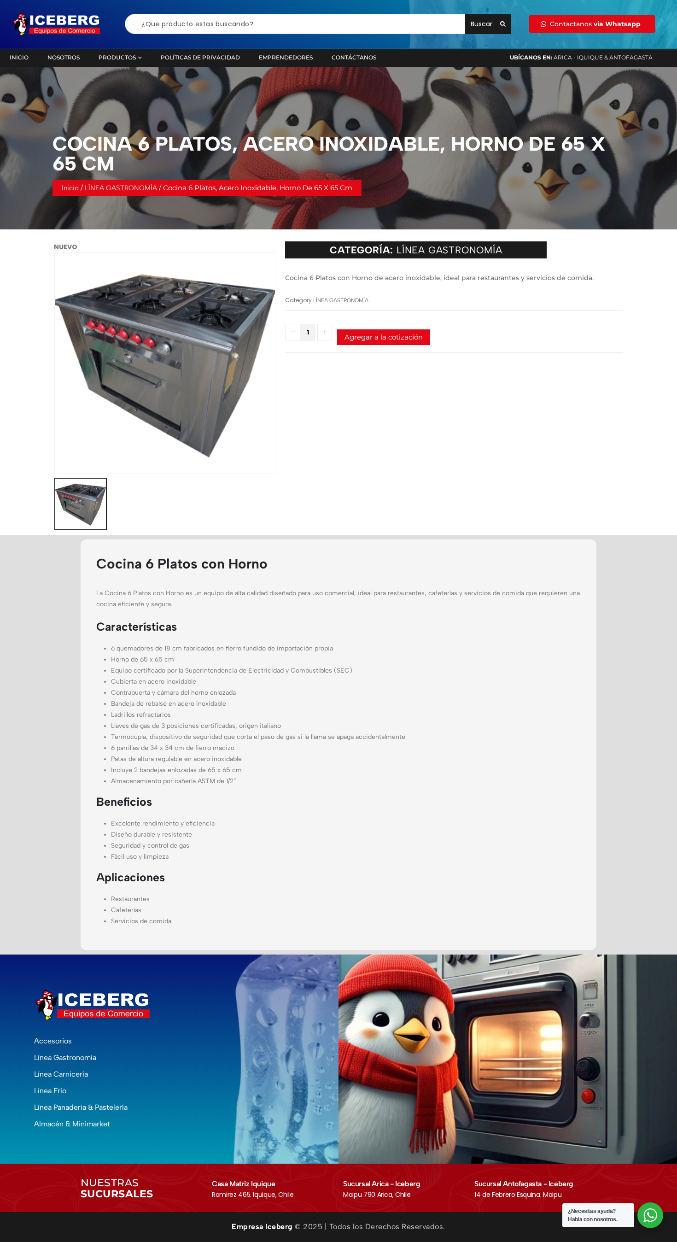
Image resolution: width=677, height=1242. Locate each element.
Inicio (19, 57)
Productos (117, 57)
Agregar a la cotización (383, 337)
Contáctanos (354, 57)
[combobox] (295, 24)
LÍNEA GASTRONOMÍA (121, 188)
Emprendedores (286, 57)
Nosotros (63, 57)
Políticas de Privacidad (200, 57)
